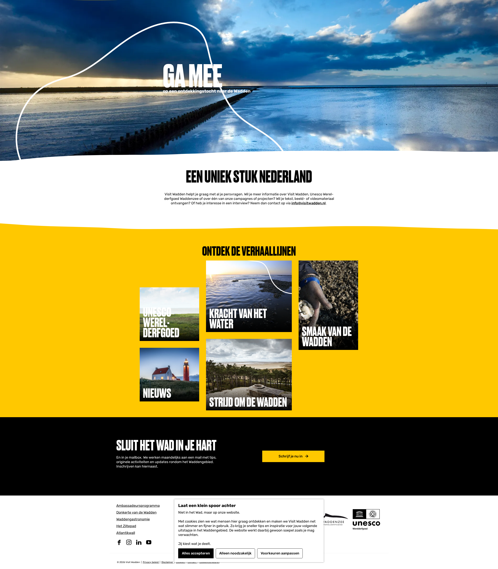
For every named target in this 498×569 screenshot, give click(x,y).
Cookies (180, 562)
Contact (192, 562)
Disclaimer (167, 562)
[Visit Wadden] (332, 519)
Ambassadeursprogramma (138, 505)
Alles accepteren (196, 553)
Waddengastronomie (133, 519)
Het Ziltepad (126, 526)
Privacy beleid (151, 562)
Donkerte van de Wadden (136, 512)
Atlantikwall (125, 533)
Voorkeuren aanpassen (280, 553)
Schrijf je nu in (290, 456)
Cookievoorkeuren (209, 562)
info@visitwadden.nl (308, 203)
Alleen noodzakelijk (235, 553)
